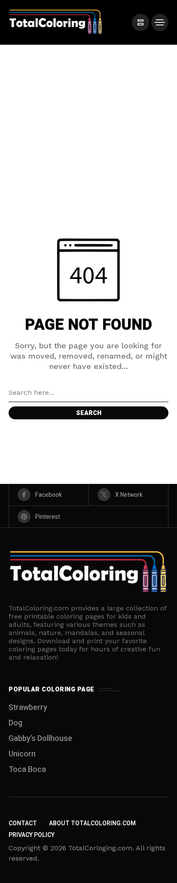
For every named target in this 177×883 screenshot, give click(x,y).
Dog (15, 723)
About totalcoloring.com (92, 823)
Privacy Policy (32, 835)
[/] (140, 22)
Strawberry (28, 707)
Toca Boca (27, 769)
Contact (23, 823)
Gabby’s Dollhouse (40, 738)
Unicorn (22, 754)
